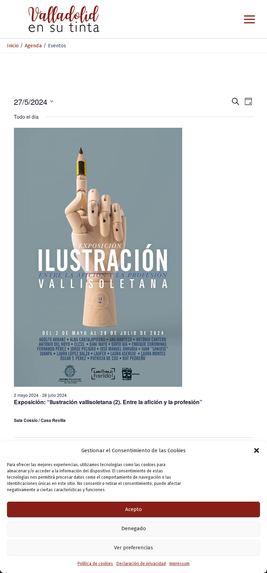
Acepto (133, 509)
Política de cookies (95, 563)
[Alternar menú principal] (249, 19)
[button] (256, 450)
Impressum (179, 563)
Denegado (133, 528)
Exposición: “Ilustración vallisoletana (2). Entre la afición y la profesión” (108, 402)
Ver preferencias (133, 547)
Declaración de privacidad (141, 563)
